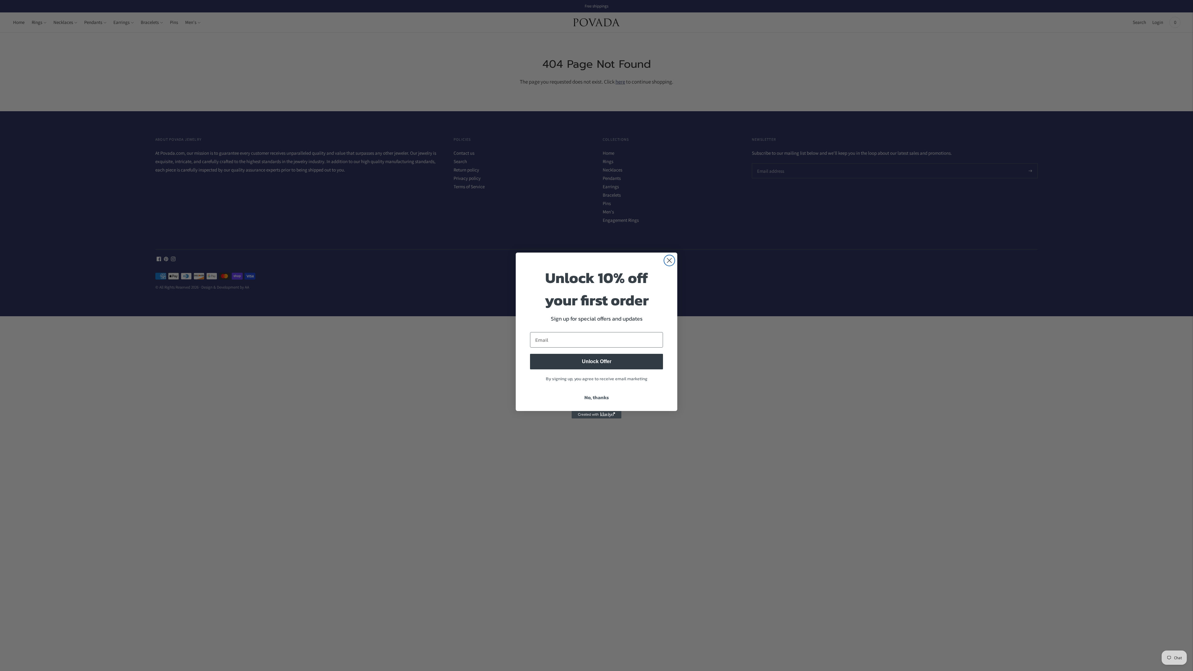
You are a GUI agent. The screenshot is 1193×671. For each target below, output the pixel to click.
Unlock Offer (596, 361)
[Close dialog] (669, 260)
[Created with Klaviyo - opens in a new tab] (596, 414)
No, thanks (596, 397)
